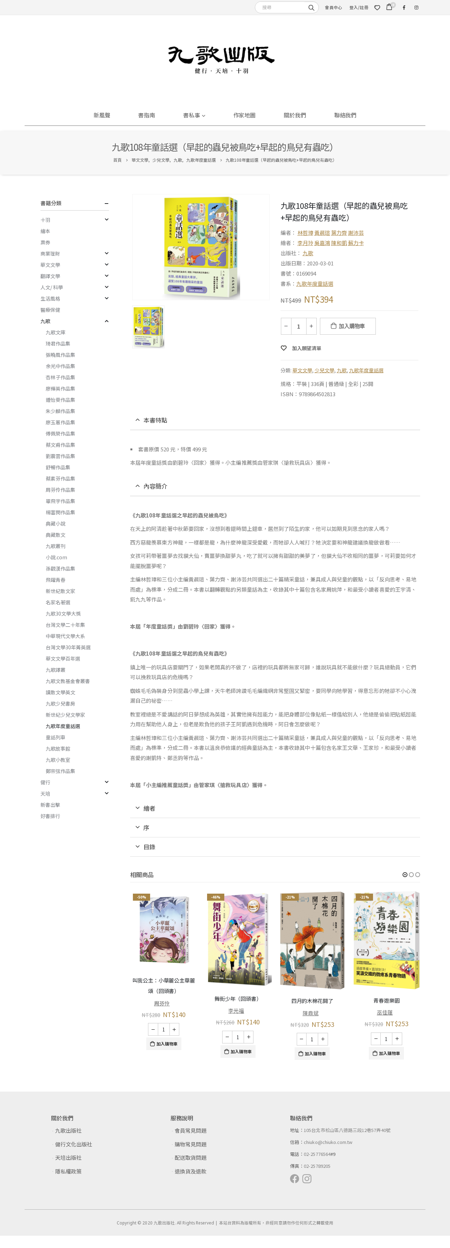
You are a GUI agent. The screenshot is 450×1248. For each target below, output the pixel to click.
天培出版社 (68, 1155)
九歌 (308, 253)
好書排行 (50, 815)
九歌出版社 (68, 1128)
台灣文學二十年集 (65, 624)
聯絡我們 (345, 115)
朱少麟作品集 (60, 410)
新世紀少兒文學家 (65, 714)
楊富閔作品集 (60, 512)
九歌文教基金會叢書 (68, 680)
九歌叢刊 (55, 545)
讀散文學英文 (60, 692)
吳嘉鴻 (322, 242)
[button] (405, 874)
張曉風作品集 (60, 354)
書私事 (191, 115)
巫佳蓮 (385, 1012)
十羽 (45, 219)
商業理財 (50, 253)
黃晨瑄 (322, 232)
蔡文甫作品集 (60, 444)
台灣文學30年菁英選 (68, 647)
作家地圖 (244, 115)
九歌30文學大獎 (63, 613)
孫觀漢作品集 (60, 568)
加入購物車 (352, 326)
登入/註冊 (358, 7)
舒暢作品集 (58, 467)
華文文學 (302, 370)
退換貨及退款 (190, 1169)
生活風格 (50, 298)
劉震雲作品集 (60, 455)
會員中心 (333, 7)
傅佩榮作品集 (60, 433)
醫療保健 (50, 309)
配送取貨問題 (190, 1155)
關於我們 (295, 115)
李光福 (236, 1010)
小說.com (56, 557)
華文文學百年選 (63, 658)
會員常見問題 (190, 1128)
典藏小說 (55, 523)
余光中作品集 (60, 365)
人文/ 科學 (51, 287)
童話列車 (55, 737)
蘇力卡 (356, 242)
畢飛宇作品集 (60, 500)
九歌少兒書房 (60, 703)
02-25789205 (317, 1163)
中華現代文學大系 (65, 635)
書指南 (146, 115)
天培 (45, 793)
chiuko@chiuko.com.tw (328, 1140)
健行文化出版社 (73, 1142)
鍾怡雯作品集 (60, 399)
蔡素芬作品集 (60, 478)
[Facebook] (404, 7)
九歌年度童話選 (314, 283)
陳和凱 (339, 242)
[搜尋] (311, 7)
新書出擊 (50, 804)
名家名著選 (58, 602)
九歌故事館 (58, 748)
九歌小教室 (58, 759)
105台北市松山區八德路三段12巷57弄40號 (347, 1128)
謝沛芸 (356, 232)
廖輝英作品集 (60, 388)
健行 (45, 782)
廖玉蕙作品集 (60, 422)
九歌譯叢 (55, 669)
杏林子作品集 (60, 377)
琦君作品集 (58, 343)
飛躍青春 (55, 579)
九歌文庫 (55, 332)
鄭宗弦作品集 (60, 770)
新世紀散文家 (60, 590)
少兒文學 (324, 370)
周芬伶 (162, 1002)
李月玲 (305, 242)
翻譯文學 (50, 275)
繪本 (45, 230)
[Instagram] (416, 7)
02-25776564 (317, 1152)
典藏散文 (55, 534)
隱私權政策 (68, 1169)
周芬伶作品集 (60, 489)
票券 (45, 242)
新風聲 (102, 115)
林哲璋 (305, 232)
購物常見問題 (190, 1142)
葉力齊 (339, 232)
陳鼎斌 (311, 1012)
